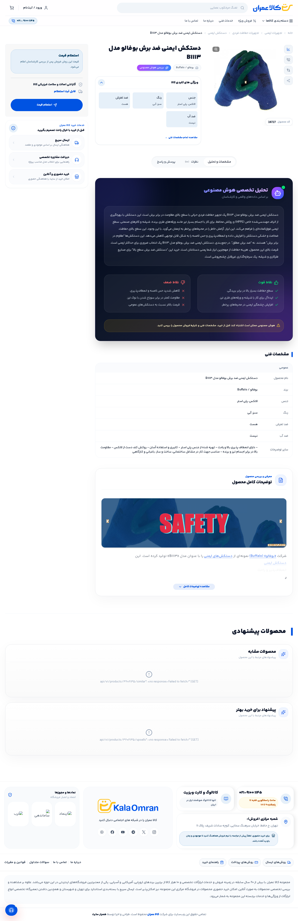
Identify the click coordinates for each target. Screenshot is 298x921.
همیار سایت (99, 914)
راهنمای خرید (210, 862)
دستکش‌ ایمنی (275, 563)
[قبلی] (72, 814)
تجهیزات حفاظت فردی (245, 33)
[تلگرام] (133, 832)
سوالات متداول (39, 862)
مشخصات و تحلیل (219, 161)
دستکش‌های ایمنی (218, 556)
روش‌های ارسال (275, 862)
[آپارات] (102, 832)
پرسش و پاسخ (166, 161)
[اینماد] (65, 814)
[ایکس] (143, 832)
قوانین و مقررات (15, 862)
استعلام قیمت (44, 105)
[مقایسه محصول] (288, 70)
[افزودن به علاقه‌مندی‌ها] (288, 59)
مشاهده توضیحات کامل (196, 587)
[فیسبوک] (112, 832)
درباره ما (75, 862)
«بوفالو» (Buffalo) (262, 556)
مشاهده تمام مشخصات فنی (181, 137)
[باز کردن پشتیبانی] (11, 910)
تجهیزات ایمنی (273, 33)
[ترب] (18, 814)
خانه (290, 33)
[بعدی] (12, 814)
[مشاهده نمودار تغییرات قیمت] (288, 49)
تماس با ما (60, 862)
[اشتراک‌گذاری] (288, 80)
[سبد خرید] (12, 8)
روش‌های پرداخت (242, 862)
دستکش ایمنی (217, 33)
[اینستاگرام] (154, 832)
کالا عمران (153, 914)
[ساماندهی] (41, 814)
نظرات (191, 161)
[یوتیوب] (122, 832)
